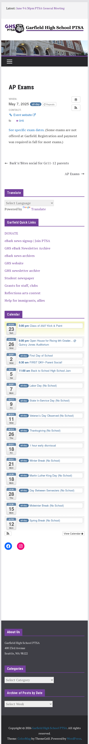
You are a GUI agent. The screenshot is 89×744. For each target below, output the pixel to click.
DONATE (11, 233)
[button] (76, 108)
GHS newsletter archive (22, 270)
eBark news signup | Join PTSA (27, 240)
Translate (38, 209)
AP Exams (72, 174)
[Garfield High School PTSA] (44, 43)
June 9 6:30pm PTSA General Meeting (40, 8)
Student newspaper (19, 278)
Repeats (50, 104)
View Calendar (72, 533)
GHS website (14, 263)
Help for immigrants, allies (25, 300)
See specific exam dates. (26, 130)
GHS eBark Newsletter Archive (27, 248)
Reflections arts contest (23, 293)
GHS (21, 120)
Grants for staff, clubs (21, 285)
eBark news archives (20, 255)
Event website (23, 115)
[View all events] (76, 99)
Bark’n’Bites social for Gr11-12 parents (39, 163)
